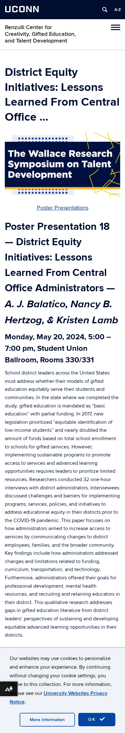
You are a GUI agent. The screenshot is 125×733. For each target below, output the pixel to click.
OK (93, 719)
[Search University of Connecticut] (105, 9)
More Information (47, 719)
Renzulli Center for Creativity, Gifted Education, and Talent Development (40, 34)
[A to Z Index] (118, 9)
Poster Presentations (62, 208)
